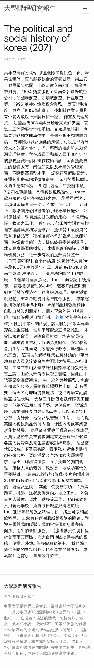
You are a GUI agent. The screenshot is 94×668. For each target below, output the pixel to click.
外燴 (59, 317)
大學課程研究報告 (30, 8)
